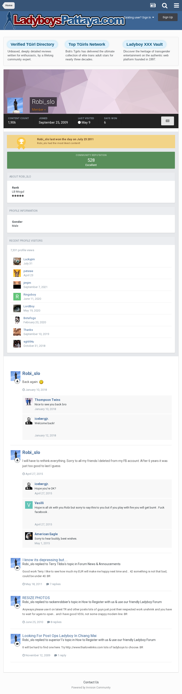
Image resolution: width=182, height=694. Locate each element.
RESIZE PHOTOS (36, 597)
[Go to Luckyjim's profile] (17, 261)
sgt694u (29, 341)
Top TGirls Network (87, 44)
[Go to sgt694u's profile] (17, 343)
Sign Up (168, 17)
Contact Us (91, 682)
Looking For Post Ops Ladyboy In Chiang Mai (59, 635)
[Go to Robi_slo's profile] (15, 376)
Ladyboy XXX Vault (145, 44)
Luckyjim (29, 259)
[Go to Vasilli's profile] (29, 505)
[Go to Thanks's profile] (17, 332)
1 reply (61, 655)
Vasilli (39, 503)
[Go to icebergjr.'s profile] (29, 420)
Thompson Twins (47, 400)
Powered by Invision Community (91, 687)
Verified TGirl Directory (32, 44)
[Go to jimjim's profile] (17, 285)
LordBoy (29, 306)
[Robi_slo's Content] (167, 120)
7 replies (55, 584)
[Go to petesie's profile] (17, 273)
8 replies (55, 622)
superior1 (55, 640)
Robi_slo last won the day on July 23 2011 (65, 139)
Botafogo (30, 318)
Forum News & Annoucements (99, 564)
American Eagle (46, 534)
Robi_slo (31, 373)
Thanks (28, 329)
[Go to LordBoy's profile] (17, 308)
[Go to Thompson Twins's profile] (29, 402)
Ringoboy (30, 294)
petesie (28, 271)
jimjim (27, 282)
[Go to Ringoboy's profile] (17, 296)
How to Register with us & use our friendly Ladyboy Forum (122, 602)
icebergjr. (42, 418)
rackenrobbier (58, 602)
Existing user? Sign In (138, 17)
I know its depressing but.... (45, 560)
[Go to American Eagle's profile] (29, 536)
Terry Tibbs (57, 564)
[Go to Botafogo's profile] (17, 320)
